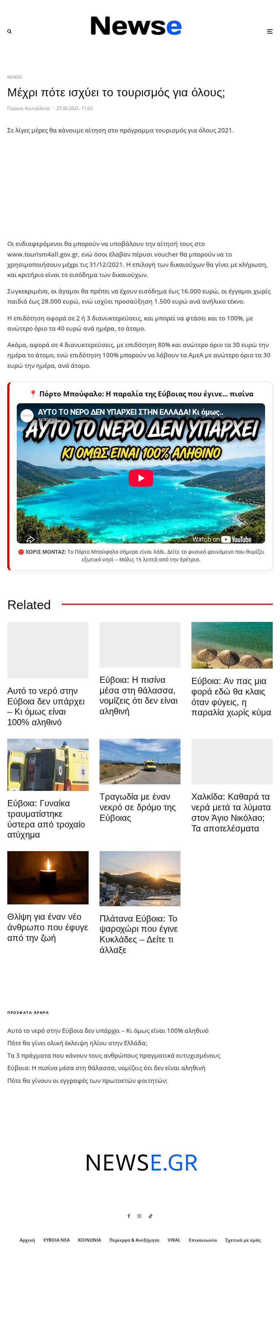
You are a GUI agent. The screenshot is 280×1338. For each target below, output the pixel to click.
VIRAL (174, 1240)
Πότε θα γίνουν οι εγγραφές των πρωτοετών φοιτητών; (87, 1080)
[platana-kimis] (140, 878)
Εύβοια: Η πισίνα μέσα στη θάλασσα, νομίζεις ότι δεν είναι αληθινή (139, 695)
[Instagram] (139, 1216)
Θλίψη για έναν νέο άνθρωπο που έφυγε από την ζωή (47, 927)
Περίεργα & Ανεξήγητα (134, 1240)
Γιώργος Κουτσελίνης (28, 108)
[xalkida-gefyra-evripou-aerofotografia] (232, 761)
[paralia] (140, 645)
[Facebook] (129, 1216)
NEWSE (14, 77)
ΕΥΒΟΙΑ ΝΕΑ (56, 1240)
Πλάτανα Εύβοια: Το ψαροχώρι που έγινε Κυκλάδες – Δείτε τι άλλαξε (139, 934)
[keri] (48, 877)
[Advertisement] (62, 187)
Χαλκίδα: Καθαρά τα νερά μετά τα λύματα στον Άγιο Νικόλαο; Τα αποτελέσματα (231, 812)
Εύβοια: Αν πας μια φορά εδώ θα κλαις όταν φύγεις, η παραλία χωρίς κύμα (231, 696)
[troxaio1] (140, 761)
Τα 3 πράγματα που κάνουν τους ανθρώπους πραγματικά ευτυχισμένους (113, 1055)
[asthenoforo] (48, 765)
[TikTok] (150, 1216)
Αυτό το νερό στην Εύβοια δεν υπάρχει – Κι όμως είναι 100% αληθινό (46, 706)
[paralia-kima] (48, 650)
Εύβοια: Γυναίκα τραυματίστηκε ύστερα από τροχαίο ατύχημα (46, 818)
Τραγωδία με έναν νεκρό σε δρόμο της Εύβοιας (138, 807)
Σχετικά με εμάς (243, 1240)
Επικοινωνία (203, 1240)
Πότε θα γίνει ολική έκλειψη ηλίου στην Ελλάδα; (77, 1043)
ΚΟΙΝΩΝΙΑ (89, 1240)
